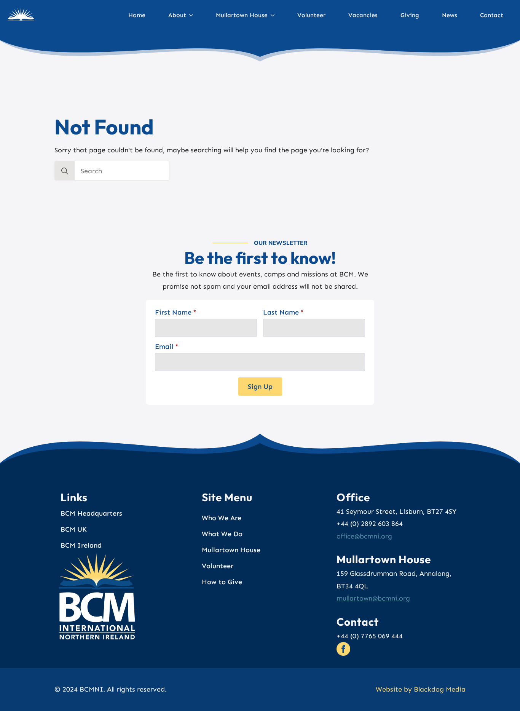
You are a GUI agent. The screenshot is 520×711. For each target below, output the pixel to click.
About (177, 15)
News (449, 15)
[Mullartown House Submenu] (276, 15)
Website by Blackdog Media (421, 689)
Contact (491, 15)
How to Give (222, 582)
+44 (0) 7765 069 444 (370, 636)
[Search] (65, 171)
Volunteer (311, 15)
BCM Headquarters (91, 513)
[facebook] (343, 649)
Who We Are (221, 518)
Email (167, 346)
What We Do (222, 534)
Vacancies (363, 15)
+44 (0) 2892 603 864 (370, 523)
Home (136, 15)
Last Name (283, 312)
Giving (409, 15)
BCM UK (74, 529)
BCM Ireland (81, 545)
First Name (175, 312)
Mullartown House (242, 15)
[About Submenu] (194, 15)
